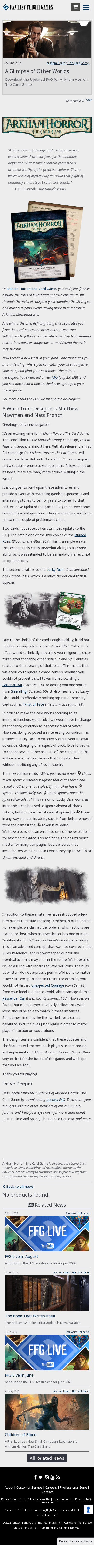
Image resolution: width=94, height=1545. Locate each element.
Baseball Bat (12, 685)
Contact (47, 1492)
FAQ (55, 377)
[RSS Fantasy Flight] (58, 1477)
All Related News (47, 1458)
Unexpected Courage (47, 985)
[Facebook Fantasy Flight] (36, 1477)
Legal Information (63, 1499)
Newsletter (47, 1502)
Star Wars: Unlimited (77, 1213)
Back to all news (19, 1186)
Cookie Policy (26, 1499)
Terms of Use (43, 1499)
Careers (51, 1487)
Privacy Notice (9, 1499)
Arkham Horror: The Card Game (68, 62)
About (9, 1487)
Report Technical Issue (76, 1541)
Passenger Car (13, 998)
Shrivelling (19, 691)
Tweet (88, 100)
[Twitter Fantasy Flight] (41, 1477)
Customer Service (29, 1487)
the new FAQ (55, 1099)
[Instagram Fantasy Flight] (47, 1477)
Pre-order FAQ (83, 1499)
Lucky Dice (55, 569)
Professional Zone (73, 1487)
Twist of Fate (33, 704)
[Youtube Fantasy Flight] (53, 1477)
